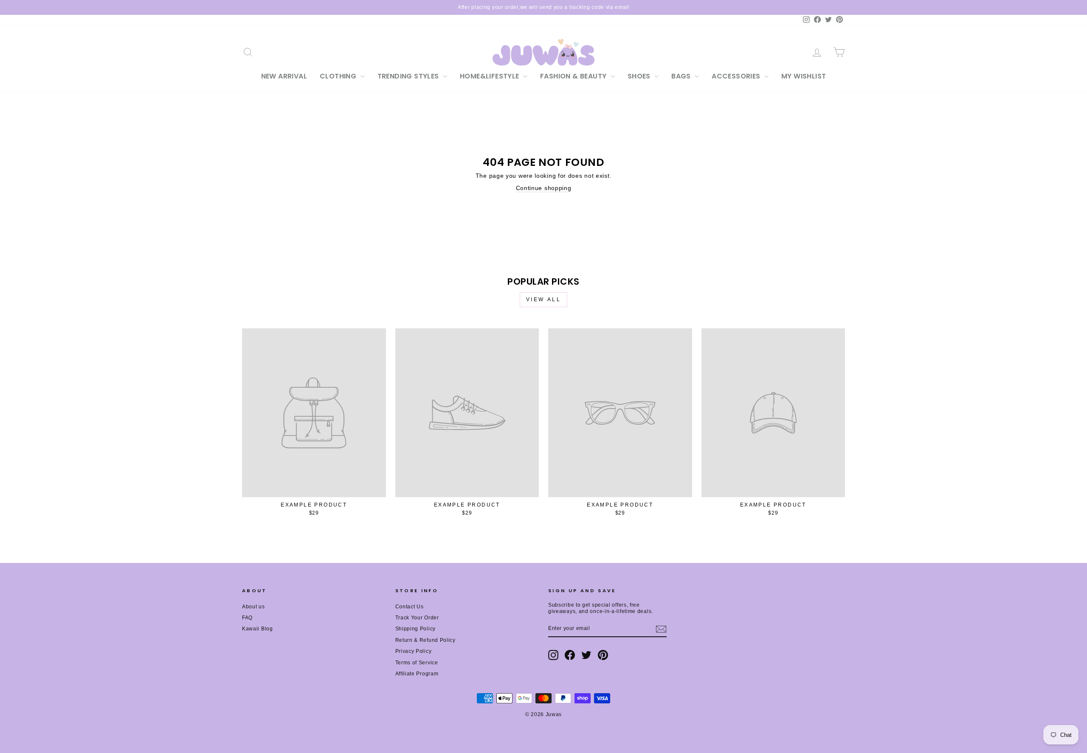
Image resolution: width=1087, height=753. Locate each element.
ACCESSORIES (737, 76)
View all (543, 299)
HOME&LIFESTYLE (490, 76)
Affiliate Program (417, 674)
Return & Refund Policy (425, 640)
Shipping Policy (415, 629)
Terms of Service (416, 663)
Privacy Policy (413, 651)
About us (253, 607)
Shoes (640, 76)
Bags (682, 76)
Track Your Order (417, 618)
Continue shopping (544, 188)
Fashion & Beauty (574, 76)
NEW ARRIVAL (284, 76)
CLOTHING (339, 76)
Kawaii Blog (257, 629)
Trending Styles (409, 76)
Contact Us (409, 607)
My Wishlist (803, 76)
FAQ (247, 618)
